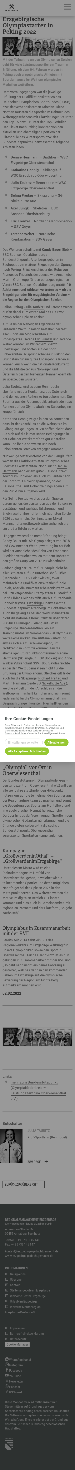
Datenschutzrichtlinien (15, 733)
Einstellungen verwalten (23, 742)
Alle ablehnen (56, 742)
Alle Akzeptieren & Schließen (27, 751)
